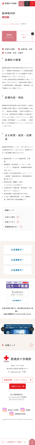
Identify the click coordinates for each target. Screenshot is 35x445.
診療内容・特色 (26, 49)
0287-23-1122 (16, 372)
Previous (3, 329)
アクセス (27, 4)
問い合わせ (21, 4)
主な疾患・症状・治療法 (14, 53)
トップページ (5, 24)
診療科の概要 (10, 49)
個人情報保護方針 (16, 394)
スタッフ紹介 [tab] (24, 36)
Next (31, 329)
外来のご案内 (10, 217)
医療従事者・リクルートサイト (15, 380)
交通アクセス (10, 222)
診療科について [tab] (9, 36)
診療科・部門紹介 (15, 24)
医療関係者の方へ (11, 227)
